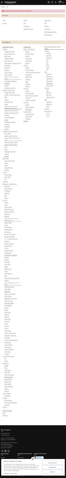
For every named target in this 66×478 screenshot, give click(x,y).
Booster (27, 51)
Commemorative (8, 102)
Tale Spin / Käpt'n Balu (10, 333)
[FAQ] (48, 2)
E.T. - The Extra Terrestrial (10, 239)
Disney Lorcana (27, 111)
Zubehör (6, 85)
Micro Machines (8, 74)
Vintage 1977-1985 (9, 51)
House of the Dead (9, 375)
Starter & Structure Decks (31, 95)
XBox (47, 90)
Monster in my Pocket (9, 294)
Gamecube (49, 58)
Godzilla (6, 257)
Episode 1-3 (7, 68)
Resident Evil (7, 382)
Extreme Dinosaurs (9, 243)
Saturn (48, 106)
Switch (48, 67)
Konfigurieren (52, 467)
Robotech (6, 317)
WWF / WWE (6, 158)
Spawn (6, 324)
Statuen (6, 119)
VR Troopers (7, 351)
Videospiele (6, 363)
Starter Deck (28, 109)
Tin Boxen (27, 79)
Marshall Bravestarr (9, 287)
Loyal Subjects (8, 174)
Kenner (6, 198)
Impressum (6, 473)
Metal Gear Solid (8, 377)
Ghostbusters (7, 253)
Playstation (49, 74)
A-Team (6, 202)
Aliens (6, 205)
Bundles (27, 56)
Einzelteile (7, 83)
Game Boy (48, 55)
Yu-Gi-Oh (26, 88)
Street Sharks (7, 331)
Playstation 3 (49, 78)
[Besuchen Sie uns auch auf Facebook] (2, 451)
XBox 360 (48, 92)
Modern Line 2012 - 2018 (10, 142)
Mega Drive (49, 104)
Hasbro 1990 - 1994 (9, 161)
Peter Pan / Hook (8, 301)
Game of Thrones (8, 250)
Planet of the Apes (9, 303)
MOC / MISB (7, 133)
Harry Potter (7, 264)
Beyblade (6, 216)
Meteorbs (6, 115)
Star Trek (6, 326)
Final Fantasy (7, 370)
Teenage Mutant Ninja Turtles (10, 131)
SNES (47, 65)
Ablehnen (52, 471)
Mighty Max (7, 291)
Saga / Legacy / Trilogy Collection (12, 63)
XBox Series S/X (50, 97)
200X (5, 97)
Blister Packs (28, 77)
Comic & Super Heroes (8, 356)
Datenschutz (20, 457)
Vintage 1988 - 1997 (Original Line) (11, 139)
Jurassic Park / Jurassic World (11, 278)
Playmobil (5, 415)
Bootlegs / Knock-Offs (10, 88)
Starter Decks (28, 61)
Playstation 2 (49, 76)
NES (47, 62)
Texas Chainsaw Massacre (10, 340)
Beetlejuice (7, 214)
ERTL (5, 195)
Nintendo (46, 51)
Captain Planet (8, 222)
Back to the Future (9, 209)
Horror (6, 266)
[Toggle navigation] (2, 2)
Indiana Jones (8, 269)
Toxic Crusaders (8, 344)
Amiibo (6, 365)
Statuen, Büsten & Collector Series (11, 77)
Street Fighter (7, 384)
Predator (6, 307)
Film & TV (5, 200)
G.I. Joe (6, 248)
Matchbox (6, 193)
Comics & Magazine (9, 117)
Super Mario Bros (8, 386)
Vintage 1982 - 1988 (9, 92)
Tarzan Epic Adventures (10, 335)
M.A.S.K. (5, 172)
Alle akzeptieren (52, 462)
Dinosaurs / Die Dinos (9, 234)
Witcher (6, 388)
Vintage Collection (9, 58)
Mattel (6, 163)
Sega (45, 99)
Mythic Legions (8, 400)
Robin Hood (7, 312)
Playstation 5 (49, 83)
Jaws (5, 276)
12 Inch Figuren (8, 72)
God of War (7, 372)
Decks (26, 81)
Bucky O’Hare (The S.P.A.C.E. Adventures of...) (11, 219)
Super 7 (6, 149)
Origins (6, 104)
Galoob (6, 165)
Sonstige (6, 70)
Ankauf (2, 457)
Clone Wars (7, 65)
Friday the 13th (8, 246)
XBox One (48, 95)
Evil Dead (6, 241)
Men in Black (7, 289)
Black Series (7, 56)
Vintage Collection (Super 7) (11, 113)
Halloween (7, 262)
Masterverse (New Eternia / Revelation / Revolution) (11, 107)
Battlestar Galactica (9, 211)
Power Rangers (8, 305)
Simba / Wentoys (8, 167)
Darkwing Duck (8, 227)
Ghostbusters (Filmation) (10, 255)
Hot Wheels (7, 191)
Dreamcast (49, 102)
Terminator (7, 337)
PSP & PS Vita (49, 85)
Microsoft (46, 88)
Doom (5, 368)
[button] (55, 2)
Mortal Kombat (8, 379)
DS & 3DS (48, 53)
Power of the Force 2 (9, 54)
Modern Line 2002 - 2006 (10, 136)
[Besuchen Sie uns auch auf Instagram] (8, 451)
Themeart (51, 476)
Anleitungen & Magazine (10, 81)
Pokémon (26, 65)
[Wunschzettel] (52, 2)
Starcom (6, 328)
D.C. (5, 358)
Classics (6, 99)
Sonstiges (6, 124)
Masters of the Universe (9, 90)
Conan (6, 225)
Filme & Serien (48, 111)
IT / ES (6, 271)
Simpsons (6, 321)
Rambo (6, 310)
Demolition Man (8, 229)
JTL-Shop (63, 476)
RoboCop (6, 314)
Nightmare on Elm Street (10, 298)
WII (47, 69)
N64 (47, 60)
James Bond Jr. (8, 273)
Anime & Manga (6, 393)
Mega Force (7, 186)
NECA (5, 147)
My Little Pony (8, 296)
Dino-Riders (7, 232)
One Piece (26, 102)
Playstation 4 (49, 81)
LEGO (4, 413)
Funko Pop (5, 181)
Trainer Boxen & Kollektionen (32, 72)
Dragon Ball (7, 395)
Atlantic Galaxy (8, 207)
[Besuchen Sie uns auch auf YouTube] (5, 451)
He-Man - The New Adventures (12, 95)
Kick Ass (6, 280)
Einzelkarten (28, 58)
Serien (48, 116)
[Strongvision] (10, 2)
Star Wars (5, 49)
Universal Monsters (9, 349)
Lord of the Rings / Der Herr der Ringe (12, 283)
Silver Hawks (7, 319)
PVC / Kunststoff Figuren (10, 402)
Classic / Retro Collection (10, 144)
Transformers (7, 347)
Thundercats (7, 342)
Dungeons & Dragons (9, 236)
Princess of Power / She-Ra (11, 110)
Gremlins (6, 259)
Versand (22, 476)
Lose (5, 179)
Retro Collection (8, 61)
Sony (45, 72)
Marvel (6, 361)
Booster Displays (29, 54)
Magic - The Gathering (29, 49)
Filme (47, 113)
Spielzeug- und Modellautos (10, 184)
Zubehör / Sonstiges (30, 100)
